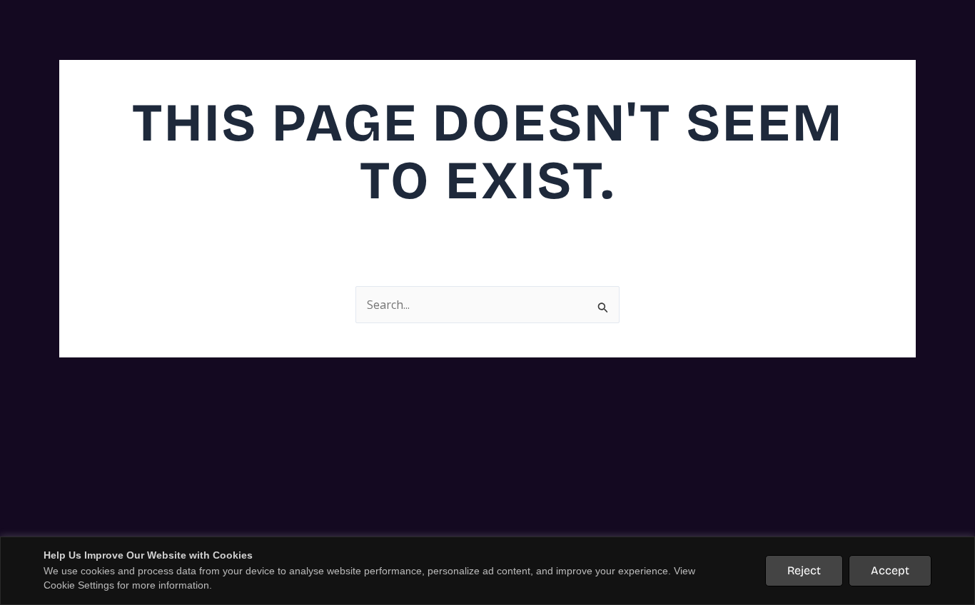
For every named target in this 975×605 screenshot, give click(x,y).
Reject (804, 570)
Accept (890, 570)
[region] (487, 571)
